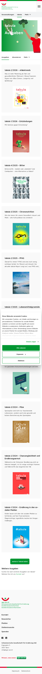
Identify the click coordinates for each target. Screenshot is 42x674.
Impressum (15, 671)
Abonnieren (16, 57)
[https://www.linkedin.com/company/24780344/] (6, 638)
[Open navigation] (39, 6)
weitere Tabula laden (20, 561)
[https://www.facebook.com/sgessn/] (2, 638)
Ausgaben (5, 57)
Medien (5, 623)
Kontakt (19, 574)
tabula (19, 14)
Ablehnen (21, 360)
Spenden (5, 631)
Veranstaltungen (8, 14)
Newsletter (6, 619)
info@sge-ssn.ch (7, 650)
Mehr (27, 14)
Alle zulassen (21, 348)
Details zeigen (31, 342)
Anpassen (20, 354)
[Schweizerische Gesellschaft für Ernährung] (10, 6)
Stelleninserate (8, 627)
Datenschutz (25, 671)
